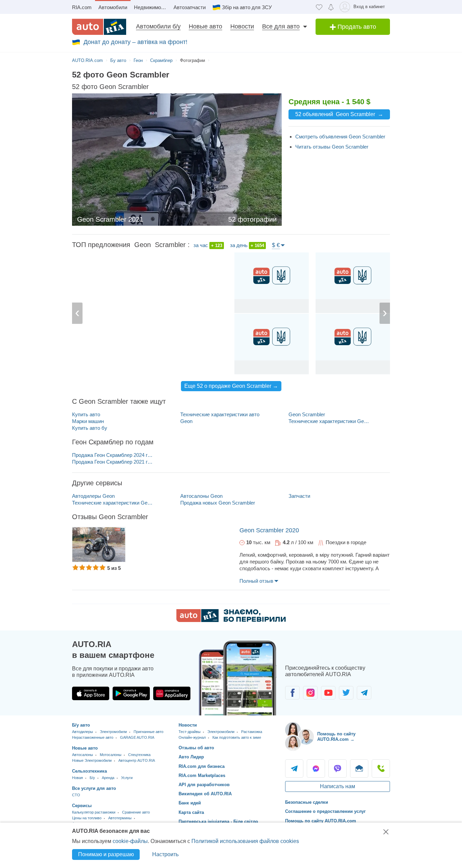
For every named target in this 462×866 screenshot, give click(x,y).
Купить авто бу (89, 428)
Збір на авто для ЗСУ (247, 7)
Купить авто (86, 414)
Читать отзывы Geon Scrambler (331, 147)
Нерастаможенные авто (92, 737)
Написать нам (337, 786)
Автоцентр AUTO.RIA (136, 760)
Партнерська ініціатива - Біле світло (218, 821)
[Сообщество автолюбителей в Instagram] (310, 693)
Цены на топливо (86, 818)
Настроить (165, 854)
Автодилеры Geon (93, 496)
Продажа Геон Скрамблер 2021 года (113, 462)
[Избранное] (319, 7)
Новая (77, 778)
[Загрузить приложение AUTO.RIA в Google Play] (131, 693)
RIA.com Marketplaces (202, 775)
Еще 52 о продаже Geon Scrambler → (231, 386)
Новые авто (205, 26)
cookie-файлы (130, 841)
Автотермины (120, 818)
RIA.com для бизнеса (202, 766)
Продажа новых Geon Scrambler (217, 503)
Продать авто (356, 26)
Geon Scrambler (306, 414)
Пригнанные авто (148, 732)
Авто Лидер (191, 756)
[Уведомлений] (331, 6)
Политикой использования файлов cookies (245, 841)
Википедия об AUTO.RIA (205, 793)
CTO (76, 795)
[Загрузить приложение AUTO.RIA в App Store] (90, 693)
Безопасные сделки (306, 802)
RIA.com (82, 7)
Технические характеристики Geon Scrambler (329, 421)
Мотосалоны (110, 755)
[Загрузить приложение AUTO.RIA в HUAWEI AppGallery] (171, 693)
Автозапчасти (190, 7)
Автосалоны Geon (201, 496)
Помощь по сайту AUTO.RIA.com (320, 820)
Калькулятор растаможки (93, 812)
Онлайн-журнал (192, 737)
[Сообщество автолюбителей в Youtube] (328, 693)
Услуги (127, 778)
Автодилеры (82, 732)
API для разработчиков (204, 784)
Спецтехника (139, 755)
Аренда (108, 778)
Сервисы (82, 805)
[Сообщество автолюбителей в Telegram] (364, 693)
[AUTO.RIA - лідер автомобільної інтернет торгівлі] (99, 27)
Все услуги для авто (94, 788)
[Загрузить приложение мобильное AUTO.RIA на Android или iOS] (238, 678)
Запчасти (299, 496)
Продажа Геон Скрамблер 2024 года (113, 455)
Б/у (92, 778)
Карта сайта (191, 812)
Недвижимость (151, 7)
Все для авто (281, 26)
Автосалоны (82, 755)
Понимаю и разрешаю (106, 854)
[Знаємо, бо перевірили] (231, 620)
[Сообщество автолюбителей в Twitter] (346, 693)
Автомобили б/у (158, 26)
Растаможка (251, 732)
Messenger (316, 768)
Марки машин (88, 421)
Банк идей (190, 802)
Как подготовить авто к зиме (236, 737)
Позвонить (381, 768)
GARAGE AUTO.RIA (137, 737)
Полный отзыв (256, 581)
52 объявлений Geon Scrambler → (339, 114)
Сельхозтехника (89, 771)
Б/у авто (81, 725)
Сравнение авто (136, 812)
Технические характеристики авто (219, 414)
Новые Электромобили (92, 760)
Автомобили (112, 7)
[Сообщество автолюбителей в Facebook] (292, 693)
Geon (186, 421)
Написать (359, 768)
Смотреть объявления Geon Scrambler (340, 136)
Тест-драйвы (190, 732)
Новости (242, 26)
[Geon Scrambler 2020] (98, 544)
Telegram (294, 768)
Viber (337, 768)
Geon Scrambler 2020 (269, 530)
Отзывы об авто (196, 747)
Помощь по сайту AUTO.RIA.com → (336, 736)
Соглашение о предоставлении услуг (325, 811)
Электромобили (113, 732)
